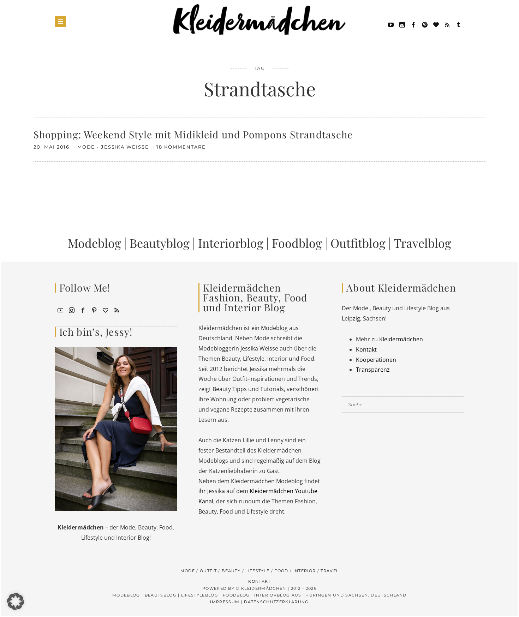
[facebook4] (83, 309)
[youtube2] (60, 309)
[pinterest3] (94, 309)
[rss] (447, 24)
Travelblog (422, 243)
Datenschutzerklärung (276, 601)
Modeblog (94, 243)
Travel (330, 570)
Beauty (231, 570)
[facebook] (413, 24)
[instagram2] (402, 24)
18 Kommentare (180, 147)
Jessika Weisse (126, 147)
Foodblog (297, 243)
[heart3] (105, 309)
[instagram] (71, 309)
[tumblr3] (458, 24)
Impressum (224, 601)
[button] (15, 601)
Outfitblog (358, 243)
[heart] (436, 24)
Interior (304, 570)
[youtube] (390, 24)
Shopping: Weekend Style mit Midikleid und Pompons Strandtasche (193, 134)
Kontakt (366, 349)
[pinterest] (424, 24)
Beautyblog (160, 243)
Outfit (208, 570)
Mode (86, 147)
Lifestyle (257, 570)
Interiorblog (230, 243)
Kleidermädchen (401, 339)
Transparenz (373, 369)
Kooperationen (376, 360)
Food (281, 570)
